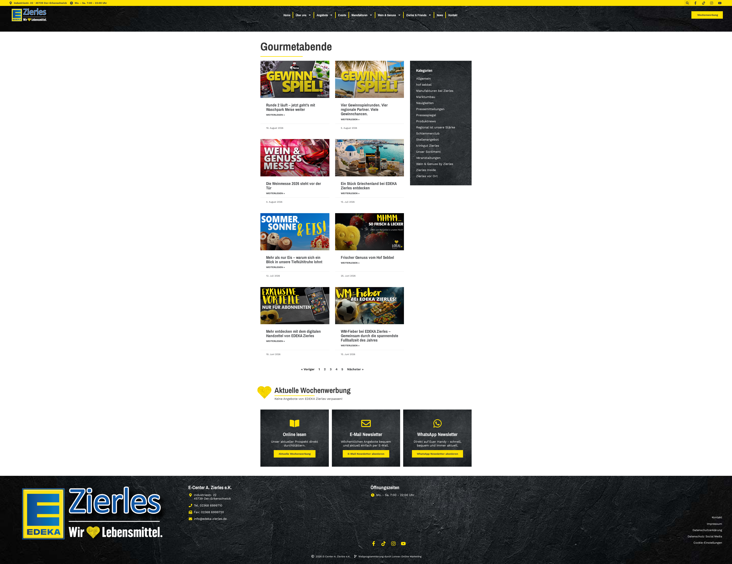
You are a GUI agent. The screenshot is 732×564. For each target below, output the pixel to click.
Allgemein (423, 78)
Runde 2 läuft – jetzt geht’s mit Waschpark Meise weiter (290, 107)
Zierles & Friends (416, 15)
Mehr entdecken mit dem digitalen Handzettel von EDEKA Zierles (293, 333)
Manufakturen (360, 15)
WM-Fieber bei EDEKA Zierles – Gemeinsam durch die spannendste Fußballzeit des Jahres (369, 336)
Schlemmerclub (428, 133)
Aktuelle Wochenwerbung (295, 453)
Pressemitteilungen (430, 109)
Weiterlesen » (275, 115)
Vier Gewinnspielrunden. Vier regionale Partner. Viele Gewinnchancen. (364, 109)
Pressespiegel (426, 115)
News (440, 15)
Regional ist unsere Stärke (435, 127)
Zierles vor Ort (427, 176)
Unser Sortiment (428, 152)
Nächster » (355, 369)
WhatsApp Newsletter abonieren (437, 453)
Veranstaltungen (428, 158)
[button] (687, 3)
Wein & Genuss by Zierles (434, 164)
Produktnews (426, 121)
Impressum (714, 523)
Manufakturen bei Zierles (434, 91)
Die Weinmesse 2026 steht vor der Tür (293, 186)
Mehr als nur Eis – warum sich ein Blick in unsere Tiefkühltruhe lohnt (294, 260)
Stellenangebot (427, 139)
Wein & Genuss (387, 15)
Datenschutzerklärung (707, 530)
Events (342, 15)
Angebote (322, 15)
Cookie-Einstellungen (707, 542)
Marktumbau (425, 97)
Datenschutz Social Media (705, 536)
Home (286, 15)
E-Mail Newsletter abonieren (366, 453)
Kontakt (452, 15)
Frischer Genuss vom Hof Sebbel (367, 257)
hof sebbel (424, 84)
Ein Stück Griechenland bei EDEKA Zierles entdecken (368, 186)
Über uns (301, 15)
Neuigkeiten (425, 103)
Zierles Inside (426, 170)
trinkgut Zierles (427, 145)
